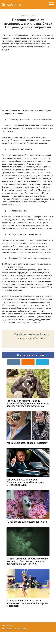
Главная (24, 15)
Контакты (6, 628)
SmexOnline (11, 4)
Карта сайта (20, 628)
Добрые (32, 15)
